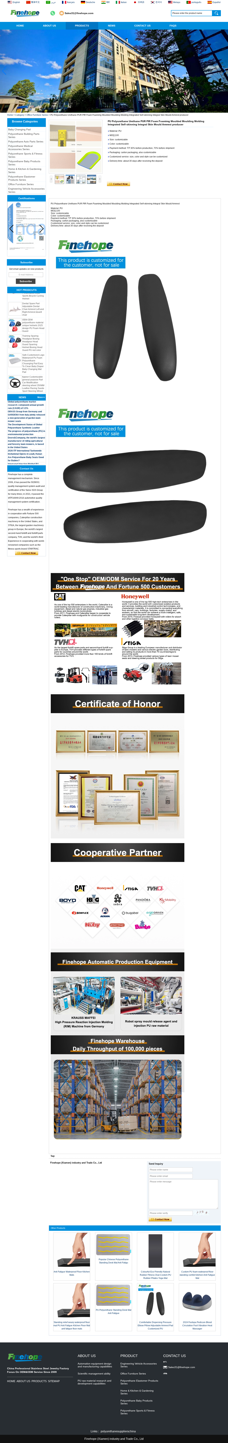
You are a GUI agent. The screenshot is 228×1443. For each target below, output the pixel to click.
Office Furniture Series (37, 115)
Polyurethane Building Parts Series (23, 135)
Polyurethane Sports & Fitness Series (25, 155)
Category (19, 115)
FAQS (173, 25)
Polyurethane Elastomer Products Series (21, 178)
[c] (114, 71)
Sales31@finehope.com (79, 13)
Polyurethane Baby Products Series (24, 163)
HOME (20, 25)
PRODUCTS (82, 25)
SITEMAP (54, 1381)
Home (10, 115)
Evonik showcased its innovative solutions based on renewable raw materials (25, 463)
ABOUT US (49, 25)
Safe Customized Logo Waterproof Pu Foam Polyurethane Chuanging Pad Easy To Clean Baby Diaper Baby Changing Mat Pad (33, 347)
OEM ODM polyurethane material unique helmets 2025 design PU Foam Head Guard (33, 309)
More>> (41, 397)
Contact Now (26, 553)
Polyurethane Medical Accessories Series (20, 148)
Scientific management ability (94, 1373)
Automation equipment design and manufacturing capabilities (95, 1365)
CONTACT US (142, 25)
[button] (111, 109)
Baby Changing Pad (19, 129)
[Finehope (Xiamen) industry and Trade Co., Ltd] (25, 13)
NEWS (111, 25)
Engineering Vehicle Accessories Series (26, 190)
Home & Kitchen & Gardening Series (24, 171)
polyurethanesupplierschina (118, 1431)
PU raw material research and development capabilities (94, 1382)
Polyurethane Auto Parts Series (25, 141)
